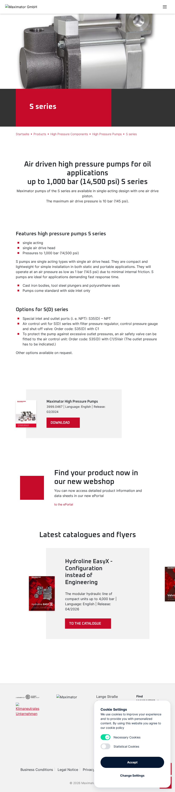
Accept (132, 762)
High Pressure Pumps (107, 134)
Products (40, 134)
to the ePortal (63, 504)
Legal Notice (68, 769)
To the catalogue (85, 623)
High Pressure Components (69, 134)
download (60, 422)
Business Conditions (36, 769)
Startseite (22, 134)
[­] (125, 7)
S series (131, 134)
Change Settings (132, 775)
